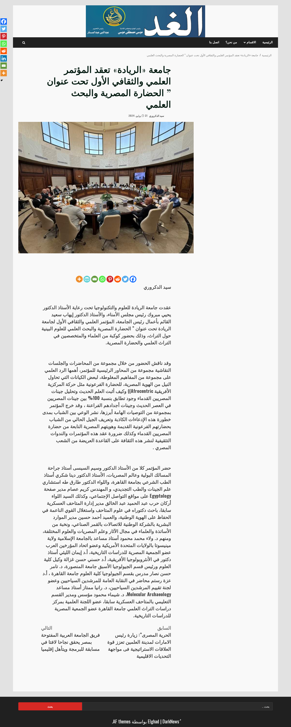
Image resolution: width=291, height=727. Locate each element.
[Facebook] (133, 279)
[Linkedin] (3, 58)
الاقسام (251, 42)
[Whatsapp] (102, 279)
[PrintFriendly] (87, 279)
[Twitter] (125, 279)
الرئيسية (267, 42)
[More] (79, 279)
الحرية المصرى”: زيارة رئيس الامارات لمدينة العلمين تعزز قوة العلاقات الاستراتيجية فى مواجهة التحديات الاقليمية (139, 641)
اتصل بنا (214, 42)
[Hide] (1, 80)
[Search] (23, 43)
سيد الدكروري (157, 115)
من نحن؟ (231, 42)
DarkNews (171, 721)
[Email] (94, 279)
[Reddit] (117, 279)
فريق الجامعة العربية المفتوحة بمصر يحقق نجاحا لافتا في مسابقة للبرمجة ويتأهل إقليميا (70, 638)
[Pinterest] (110, 279)
